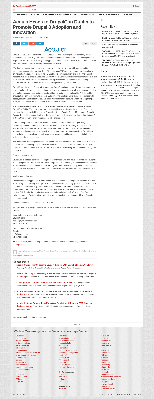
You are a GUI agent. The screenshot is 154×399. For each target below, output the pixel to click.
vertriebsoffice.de (22, 365)
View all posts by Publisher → (24, 255)
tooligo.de (62, 379)
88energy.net (64, 360)
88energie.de (64, 357)
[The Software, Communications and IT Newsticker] (31, 10)
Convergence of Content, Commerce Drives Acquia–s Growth (44, 282)
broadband (104, 79)
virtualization (106, 98)
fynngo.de (105, 381)
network (131, 88)
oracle (109, 90)
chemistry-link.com (66, 367)
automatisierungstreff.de (68, 350)
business (111, 79)
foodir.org (105, 343)
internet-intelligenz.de (109, 379)
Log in (96, 394)
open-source (71, 242)
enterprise (126, 82)
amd (102, 76)
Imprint (77, 325)
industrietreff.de (65, 343)
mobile (123, 87)
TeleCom (127, 14)
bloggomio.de (21, 338)
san (137, 90)
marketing (136, 85)
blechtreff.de (63, 348)
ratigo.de (19, 381)
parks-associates (118, 90)
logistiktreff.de (64, 355)
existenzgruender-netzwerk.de (28, 353)
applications (120, 76)
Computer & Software (27, 14)
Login (44, 317)
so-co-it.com (63, 381)
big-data (131, 76)
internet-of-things (123, 85)
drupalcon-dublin (58, 242)
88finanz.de (20, 379)
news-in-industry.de (66, 341)
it (131, 85)
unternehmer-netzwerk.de (26, 355)
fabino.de (105, 338)
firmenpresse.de (22, 345)
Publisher (18, 37)
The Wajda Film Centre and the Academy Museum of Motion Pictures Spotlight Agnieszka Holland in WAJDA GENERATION (121, 62)
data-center (117, 82)
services (111, 93)
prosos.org (105, 365)
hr (137, 82)
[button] (5, 393)
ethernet (133, 82)
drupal (39, 242)
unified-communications (125, 95)
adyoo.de (105, 372)
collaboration (130, 79)
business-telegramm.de (25, 369)
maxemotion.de (107, 384)
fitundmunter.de (107, 374)
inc (115, 84)
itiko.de (61, 374)
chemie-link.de (64, 365)
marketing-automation (107, 88)
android (114, 76)
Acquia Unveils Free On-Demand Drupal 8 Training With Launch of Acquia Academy (54, 265)
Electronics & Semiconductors (60, 14)
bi (125, 76)
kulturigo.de (105, 362)
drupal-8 (46, 242)
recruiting (133, 90)
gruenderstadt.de (22, 350)
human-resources (106, 85)
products (126, 90)
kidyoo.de (105, 355)
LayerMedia (137, 394)
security (105, 93)
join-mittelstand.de (23, 341)
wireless (118, 98)
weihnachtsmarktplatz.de (111, 377)
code (30, 242)
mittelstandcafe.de (23, 343)
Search (137, 6)
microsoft (117, 88)
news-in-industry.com (67, 338)
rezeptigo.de (106, 345)
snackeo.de (106, 341)
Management (88, 14)
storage (128, 93)
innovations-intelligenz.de (68, 353)
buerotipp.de (21, 357)
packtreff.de (63, 345)
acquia (19, 242)
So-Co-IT (21, 394)
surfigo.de (62, 362)
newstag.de (105, 386)
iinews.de (62, 389)
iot (129, 85)
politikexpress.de (108, 389)
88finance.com (21, 377)
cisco (116, 79)
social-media (120, 93)
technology (112, 95)
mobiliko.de (63, 377)
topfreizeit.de (106, 360)
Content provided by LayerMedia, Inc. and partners (115, 394)
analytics (107, 76)
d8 (34, 242)
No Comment (44, 37)
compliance (104, 82)
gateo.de (104, 357)
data (110, 82)
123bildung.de (21, 362)
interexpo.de (21, 348)
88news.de (105, 353)
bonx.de (19, 360)
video (136, 96)
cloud (25, 242)
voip (113, 98)
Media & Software (109, 14)
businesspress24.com (24, 367)
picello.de (105, 369)
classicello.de (106, 367)
